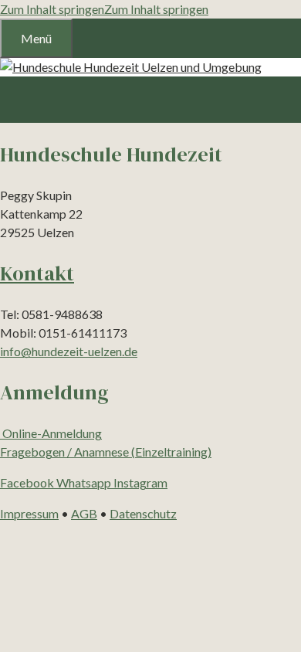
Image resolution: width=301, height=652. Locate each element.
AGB (84, 513)
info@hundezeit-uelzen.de (68, 351)
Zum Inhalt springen (52, 9)
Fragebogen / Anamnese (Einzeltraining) (105, 451)
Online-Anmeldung (51, 433)
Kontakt (37, 273)
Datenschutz (143, 513)
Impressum (29, 513)
